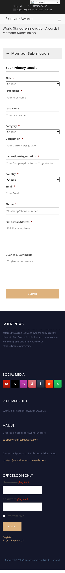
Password (15, 499)
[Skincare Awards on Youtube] (6, 384)
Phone (11, 204)
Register (8, 537)
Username (16, 482)
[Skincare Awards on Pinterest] (32, 384)
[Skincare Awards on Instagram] (23, 384)
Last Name (12, 108)
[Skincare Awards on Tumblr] (41, 384)
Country (12, 174)
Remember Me (15, 516)
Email (10, 186)
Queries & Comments (19, 255)
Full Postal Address (19, 222)
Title (10, 78)
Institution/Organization (22, 156)
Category (13, 126)
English (41, 2)
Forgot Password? (13, 540)
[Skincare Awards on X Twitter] (15, 384)
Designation (14, 138)
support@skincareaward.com (20, 439)
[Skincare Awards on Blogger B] (49, 384)
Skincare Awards (19, 18)
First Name (14, 90)
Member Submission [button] (30, 53)
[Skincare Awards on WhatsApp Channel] (58, 384)
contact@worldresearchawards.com (24, 460)
